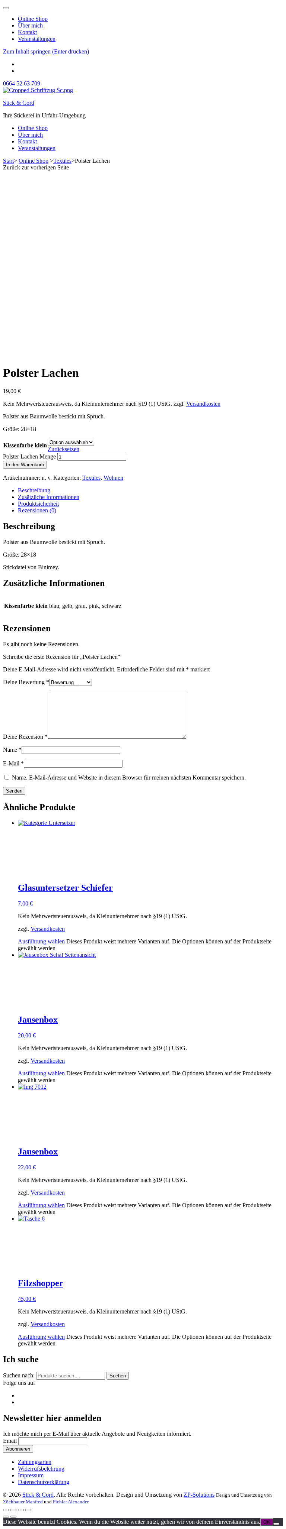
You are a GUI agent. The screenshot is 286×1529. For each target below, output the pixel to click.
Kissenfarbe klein (25, 445)
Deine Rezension (25, 736)
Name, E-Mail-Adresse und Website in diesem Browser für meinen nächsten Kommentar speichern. (129, 777)
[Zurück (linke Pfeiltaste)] (6, 1517)
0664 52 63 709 (21, 83)
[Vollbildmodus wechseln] (13, 1510)
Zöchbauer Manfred (23, 1501)
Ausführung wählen (41, 941)
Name (12, 749)
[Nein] (276, 1524)
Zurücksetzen (63, 449)
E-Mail (13, 763)
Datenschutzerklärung (43, 1482)
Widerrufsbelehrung (41, 1468)
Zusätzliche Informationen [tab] (48, 497)
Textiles (91, 477)
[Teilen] (21, 1510)
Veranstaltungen (36, 39)
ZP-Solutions (199, 1494)
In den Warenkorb (25, 464)
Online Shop (33, 19)
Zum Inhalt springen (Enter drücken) (46, 51)
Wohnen (113, 477)
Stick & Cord (18, 103)
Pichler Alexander (71, 1501)
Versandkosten (203, 404)
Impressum (31, 1475)
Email (10, 1441)
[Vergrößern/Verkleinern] (6, 1510)
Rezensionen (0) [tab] (37, 510)
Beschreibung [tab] (34, 490)
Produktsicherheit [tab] (38, 504)
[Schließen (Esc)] (28, 1510)
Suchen (117, 1376)
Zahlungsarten (34, 1462)
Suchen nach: (19, 1375)
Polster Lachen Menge (29, 456)
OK (266, 1522)
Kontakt (27, 32)
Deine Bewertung (26, 682)
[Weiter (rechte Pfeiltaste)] (13, 1517)
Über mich (30, 25)
